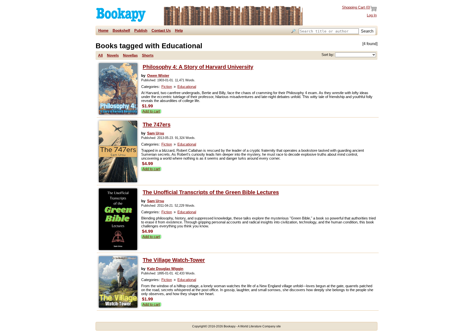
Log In (372, 15)
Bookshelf (121, 31)
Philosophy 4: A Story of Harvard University (198, 67)
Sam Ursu (155, 133)
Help (179, 31)
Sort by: (328, 55)
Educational (186, 87)
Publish (140, 31)
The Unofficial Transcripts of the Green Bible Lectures (211, 192)
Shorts (147, 55)
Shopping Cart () (356, 7)
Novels (113, 55)
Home (103, 31)
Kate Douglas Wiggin (165, 269)
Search (367, 31)
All (100, 55)
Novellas (130, 55)
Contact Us (161, 31)
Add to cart (151, 111)
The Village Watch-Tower (174, 260)
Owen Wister (158, 76)
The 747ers (156, 124)
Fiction (166, 87)
